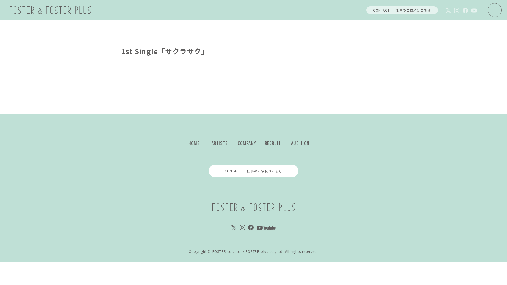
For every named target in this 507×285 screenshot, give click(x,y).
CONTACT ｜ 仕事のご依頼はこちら (402, 10)
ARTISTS (220, 143)
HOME (194, 143)
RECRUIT (273, 143)
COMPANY (247, 143)
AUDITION (300, 143)
